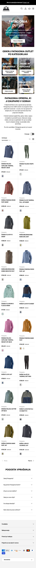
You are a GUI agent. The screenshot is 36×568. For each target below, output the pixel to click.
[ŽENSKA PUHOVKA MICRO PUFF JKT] (27, 257)
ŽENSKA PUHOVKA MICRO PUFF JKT (26, 270)
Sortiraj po (4, 138)
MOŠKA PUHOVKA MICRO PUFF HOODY (8, 201)
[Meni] (33, 9)
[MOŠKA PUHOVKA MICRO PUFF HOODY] (9, 188)
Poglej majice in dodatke (26, 90)
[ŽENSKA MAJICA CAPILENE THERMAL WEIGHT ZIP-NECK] (9, 326)
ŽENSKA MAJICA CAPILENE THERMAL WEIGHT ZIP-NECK (7, 340)
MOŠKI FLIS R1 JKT (6, 374)
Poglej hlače (9, 91)
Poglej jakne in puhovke (26, 72)
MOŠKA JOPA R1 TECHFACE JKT (23, 444)
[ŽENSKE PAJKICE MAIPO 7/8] (27, 151)
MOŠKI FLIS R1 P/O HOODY (26, 303)
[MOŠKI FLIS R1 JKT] (9, 362)
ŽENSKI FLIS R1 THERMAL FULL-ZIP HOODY (26, 201)
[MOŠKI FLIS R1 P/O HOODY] (27, 291)
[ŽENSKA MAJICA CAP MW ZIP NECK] (9, 396)
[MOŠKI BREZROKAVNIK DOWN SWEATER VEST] (9, 257)
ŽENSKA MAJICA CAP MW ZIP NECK (8, 410)
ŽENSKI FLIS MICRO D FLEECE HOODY (7, 304)
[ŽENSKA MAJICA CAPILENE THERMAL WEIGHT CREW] (9, 151)
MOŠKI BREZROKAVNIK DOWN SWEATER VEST (8, 270)
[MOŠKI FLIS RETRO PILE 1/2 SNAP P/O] (27, 396)
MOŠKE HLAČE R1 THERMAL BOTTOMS (25, 375)
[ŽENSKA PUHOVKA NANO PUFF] (27, 326)
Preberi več (26, 2)
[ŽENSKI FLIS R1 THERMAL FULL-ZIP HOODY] (27, 188)
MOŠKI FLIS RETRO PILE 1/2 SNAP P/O (26, 410)
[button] (29, 9)
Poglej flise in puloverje (9, 72)
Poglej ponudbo (18, 41)
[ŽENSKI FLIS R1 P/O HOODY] (9, 222)
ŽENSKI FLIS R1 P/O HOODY (6, 235)
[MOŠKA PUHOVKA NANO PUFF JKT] (9, 431)
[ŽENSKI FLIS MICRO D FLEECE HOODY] (9, 291)
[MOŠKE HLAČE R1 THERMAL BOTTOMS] (27, 362)
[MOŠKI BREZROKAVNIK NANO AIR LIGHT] (27, 222)
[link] (7, 461)
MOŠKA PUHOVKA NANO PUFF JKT (8, 444)
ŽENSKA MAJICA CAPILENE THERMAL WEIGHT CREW (7, 165)
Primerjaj (27, 134)
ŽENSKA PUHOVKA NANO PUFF (26, 339)
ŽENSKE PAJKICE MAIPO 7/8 (26, 165)
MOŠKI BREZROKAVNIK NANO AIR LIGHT (25, 235)
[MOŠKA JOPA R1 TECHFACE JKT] (27, 431)
